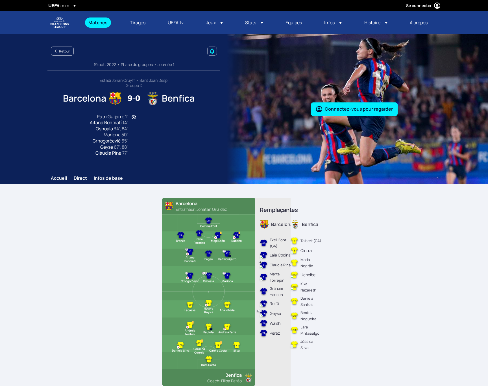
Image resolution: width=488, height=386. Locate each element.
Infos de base (108, 178)
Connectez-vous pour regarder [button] (359, 109)
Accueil (59, 178)
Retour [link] (64, 51)
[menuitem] (102, 22)
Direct (80, 178)
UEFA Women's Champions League (59, 22)
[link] (98, 22)
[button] (214, 22)
